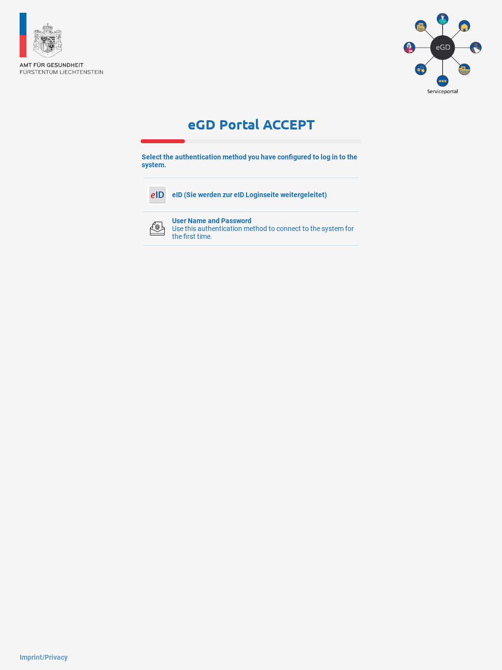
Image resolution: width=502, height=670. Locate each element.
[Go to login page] (61, 72)
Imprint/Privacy (44, 657)
